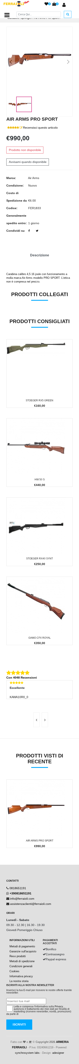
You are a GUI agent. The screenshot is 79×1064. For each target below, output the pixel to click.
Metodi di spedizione (22, 961)
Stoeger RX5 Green (39, 400)
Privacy (59, 1006)
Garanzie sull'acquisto (22, 951)
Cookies (14, 971)
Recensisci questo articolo (40, 127)
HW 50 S (40, 479)
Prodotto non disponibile (25, 150)
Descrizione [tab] (39, 255)
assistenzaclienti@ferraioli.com (30, 903)
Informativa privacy (21, 976)
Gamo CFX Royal (39, 637)
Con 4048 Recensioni (21, 677)
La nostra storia (18, 981)
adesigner (58, 1052)
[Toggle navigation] (7, 15)
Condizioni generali (20, 966)
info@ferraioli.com (22, 898)
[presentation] (36, 719)
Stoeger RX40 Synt (39, 558)
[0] (46, 4)
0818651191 (17, 888)
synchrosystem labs (27, 1052)
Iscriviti (19, 1024)
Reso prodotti (17, 956)
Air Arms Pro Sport (39, 840)
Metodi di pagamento (22, 946)
